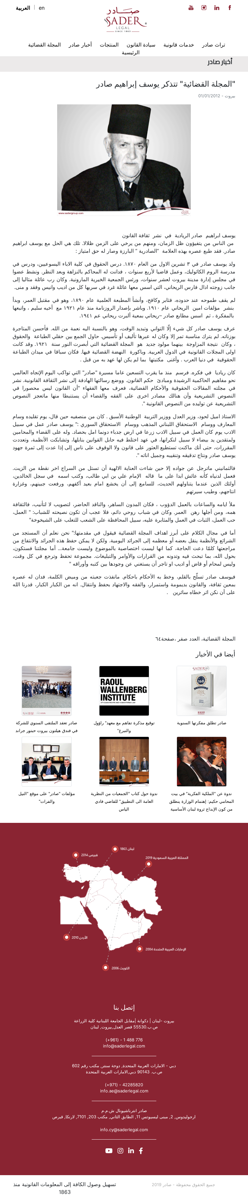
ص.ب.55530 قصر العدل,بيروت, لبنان (124, 1026)
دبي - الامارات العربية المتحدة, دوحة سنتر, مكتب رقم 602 (124, 1065)
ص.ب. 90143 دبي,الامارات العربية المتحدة (124, 1071)
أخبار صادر (80, 44)
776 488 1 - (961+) (124, 1039)
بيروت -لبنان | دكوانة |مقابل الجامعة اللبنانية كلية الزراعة (124, 1020)
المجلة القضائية (44, 44)
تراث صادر (213, 44)
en (42, 8)
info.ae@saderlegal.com (124, 1090)
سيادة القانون (141, 44)
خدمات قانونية (178, 44)
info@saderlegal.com (124, 1045)
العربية (23, 8)
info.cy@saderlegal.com (124, 1129)
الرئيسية (131, 52)
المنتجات (109, 44)
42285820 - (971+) (124, 1084)
